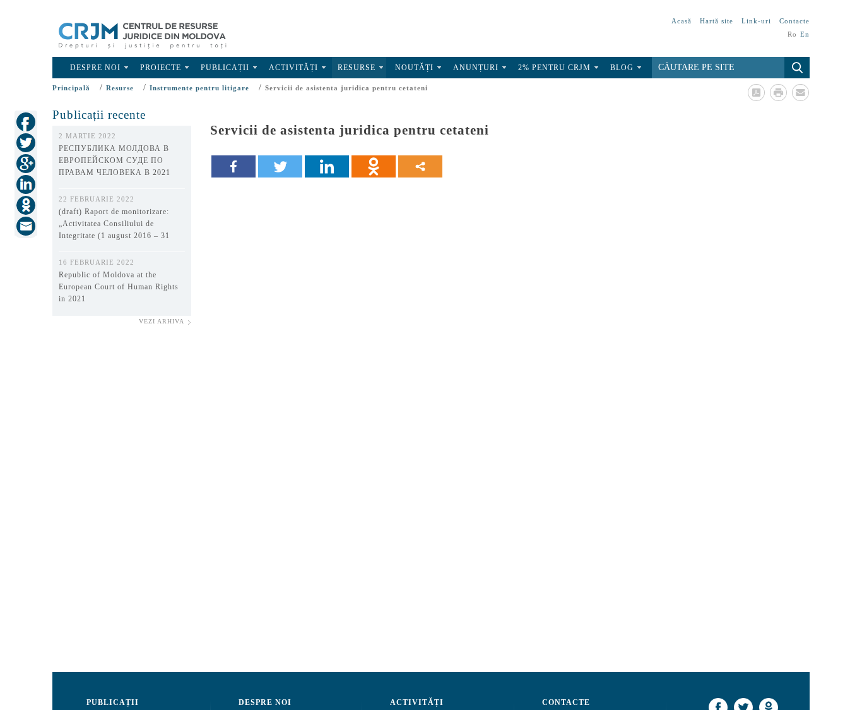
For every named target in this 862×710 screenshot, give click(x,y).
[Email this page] (800, 92)
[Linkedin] (327, 166)
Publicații (225, 67)
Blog (622, 67)
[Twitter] (280, 166)
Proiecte (160, 67)
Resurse (356, 67)
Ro (792, 34)
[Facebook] (233, 166)
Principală (71, 88)
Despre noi (95, 67)
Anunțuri (476, 67)
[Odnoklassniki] (373, 166)
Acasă (681, 21)
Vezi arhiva (161, 321)
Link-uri (756, 21)
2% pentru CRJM (554, 67)
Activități (293, 67)
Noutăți (414, 67)
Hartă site (716, 21)
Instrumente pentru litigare (199, 88)
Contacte (794, 21)
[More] (420, 166)
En (805, 34)
